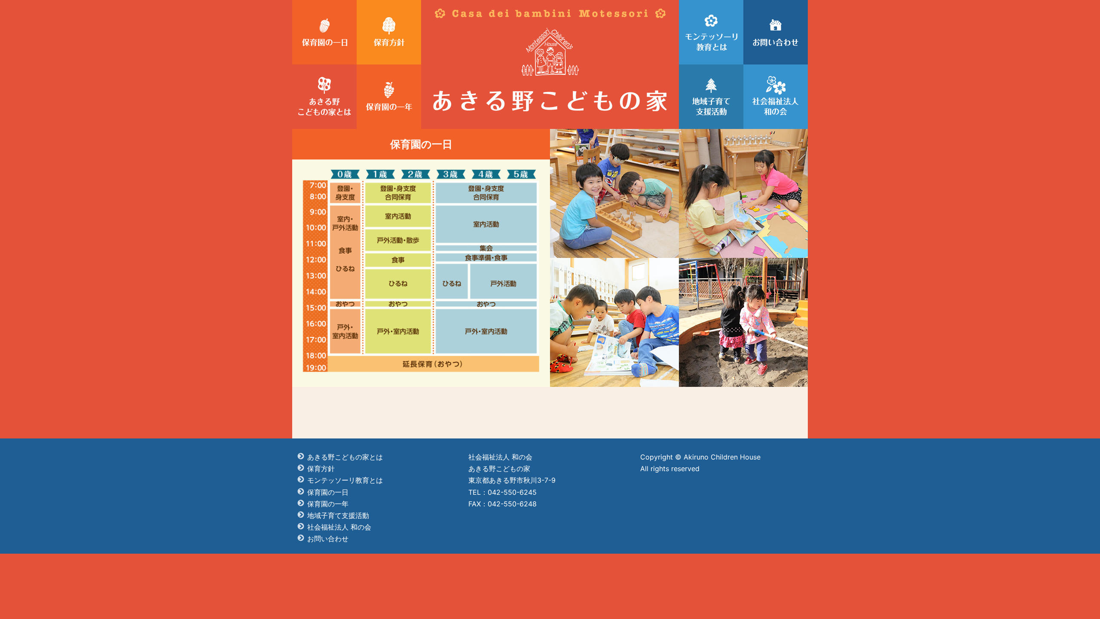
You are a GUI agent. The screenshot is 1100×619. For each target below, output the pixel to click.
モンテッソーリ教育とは (345, 480)
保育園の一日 (327, 492)
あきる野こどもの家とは (345, 457)
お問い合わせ (327, 538)
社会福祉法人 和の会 (339, 527)
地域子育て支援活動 (338, 515)
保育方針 (321, 468)
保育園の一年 (327, 503)
